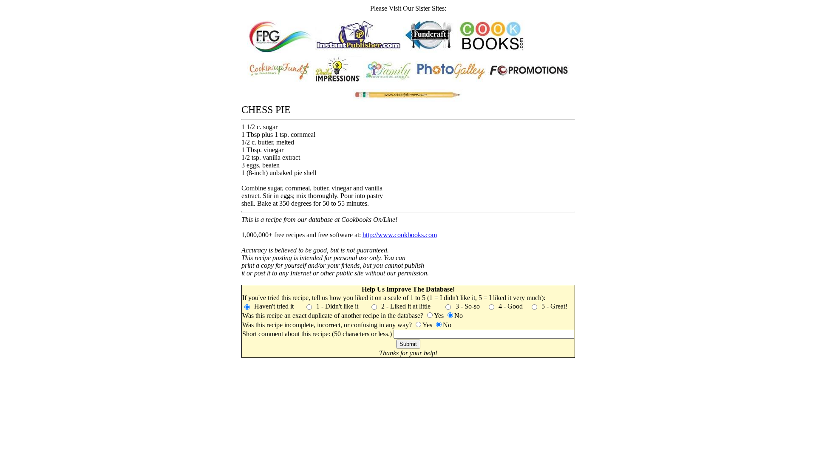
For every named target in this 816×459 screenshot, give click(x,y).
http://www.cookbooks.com (400, 234)
